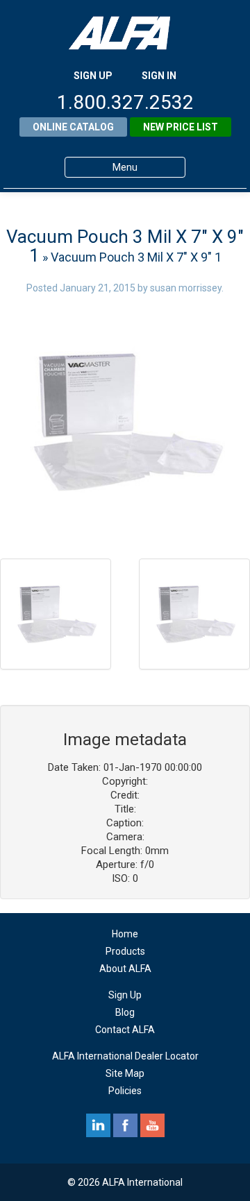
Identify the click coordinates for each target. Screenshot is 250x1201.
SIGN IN (159, 75)
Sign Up (125, 994)
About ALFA (125, 968)
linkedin (98, 1125)
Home (125, 933)
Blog (125, 1012)
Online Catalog (73, 127)
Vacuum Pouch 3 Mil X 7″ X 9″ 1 (125, 246)
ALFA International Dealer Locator (125, 1056)
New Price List (180, 127)
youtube (152, 1125)
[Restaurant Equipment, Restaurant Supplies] (125, 32)
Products (125, 951)
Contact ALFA (125, 1029)
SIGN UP (93, 75)
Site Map (125, 1073)
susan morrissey (186, 287)
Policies (125, 1090)
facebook (125, 1125)
